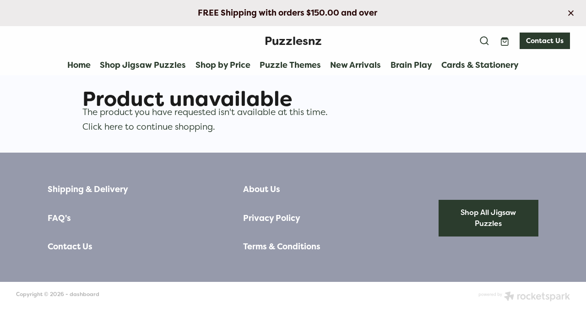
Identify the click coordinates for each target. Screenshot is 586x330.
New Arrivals (355, 65)
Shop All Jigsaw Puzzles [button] (488, 218)
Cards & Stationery (480, 65)
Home (79, 65)
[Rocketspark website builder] (524, 297)
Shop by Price (222, 65)
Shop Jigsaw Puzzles (143, 65)
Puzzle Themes (290, 65)
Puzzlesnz (293, 41)
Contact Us (545, 40)
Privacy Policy (271, 218)
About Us (261, 189)
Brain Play (411, 65)
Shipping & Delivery (88, 189)
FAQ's (59, 218)
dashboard (84, 294)
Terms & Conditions (281, 246)
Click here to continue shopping (147, 126)
